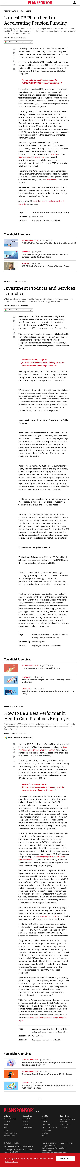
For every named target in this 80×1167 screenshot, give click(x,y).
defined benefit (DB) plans (40, 212)
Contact (44, 1122)
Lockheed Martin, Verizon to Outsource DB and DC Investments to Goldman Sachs (45, 255)
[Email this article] (14, 48)
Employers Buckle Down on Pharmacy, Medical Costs (47, 1074)
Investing (26, 252)
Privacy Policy (46, 1130)
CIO (5, 1146)
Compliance (26, 677)
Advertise (45, 1133)
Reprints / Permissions (49, 1127)
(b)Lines (25, 1122)
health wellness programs (45, 1032)
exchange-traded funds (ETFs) (49, 638)
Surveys (6, 1124)
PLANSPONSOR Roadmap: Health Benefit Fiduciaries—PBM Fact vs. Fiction (47, 1086)
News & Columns (10, 1119)
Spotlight (26, 1124)
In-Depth (7, 1122)
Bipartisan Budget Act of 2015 (31, 157)
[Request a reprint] (14, 65)
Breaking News (28, 1127)
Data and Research (30, 240)
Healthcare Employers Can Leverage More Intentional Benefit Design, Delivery (47, 1063)
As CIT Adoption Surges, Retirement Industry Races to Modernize (47, 680)
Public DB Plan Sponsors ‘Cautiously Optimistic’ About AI (49, 243)
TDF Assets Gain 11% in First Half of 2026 (41, 668)
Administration (11, 11)
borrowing (51, 179)
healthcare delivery (61, 1032)
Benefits (7, 706)
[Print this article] (14, 69)
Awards (6, 1127)
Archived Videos (9, 1136)
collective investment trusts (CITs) (43, 635)
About (44, 1119)
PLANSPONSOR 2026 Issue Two (67, 1120)
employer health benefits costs (42, 1029)
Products (8, 281)
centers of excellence (48, 916)
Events (6, 1130)
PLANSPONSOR (27, 1146)
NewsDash (26, 1119)
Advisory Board (47, 1124)
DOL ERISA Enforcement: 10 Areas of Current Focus (45, 266)
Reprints (58, 220)
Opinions (25, 263)
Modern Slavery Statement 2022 (54, 1152)
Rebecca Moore (19, 38)
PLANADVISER (13, 1146)
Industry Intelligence (11, 1133)
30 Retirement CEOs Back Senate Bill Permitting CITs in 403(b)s (48, 692)
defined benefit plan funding (59, 212)
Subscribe (63, 1127)
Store (43, 1136)
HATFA (54, 154)
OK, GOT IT (65, 1158)
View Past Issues (65, 1124)
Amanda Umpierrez (21, 306)
